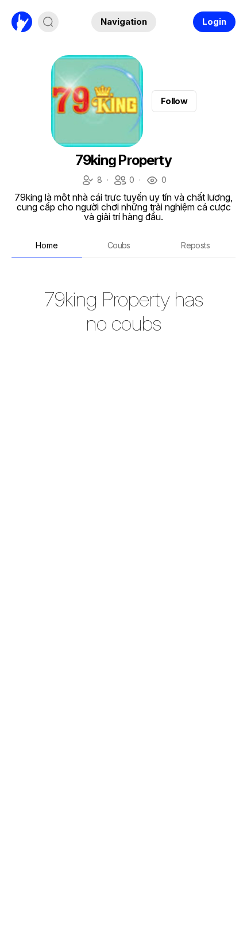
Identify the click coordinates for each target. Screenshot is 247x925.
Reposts (195, 245)
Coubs (118, 245)
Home (47, 245)
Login (214, 21)
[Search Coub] (48, 21)
